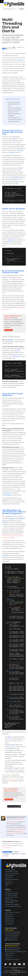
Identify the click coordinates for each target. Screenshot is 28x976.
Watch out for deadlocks (15, 108)
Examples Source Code (13, 947)
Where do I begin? (10, 869)
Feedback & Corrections (13, 949)
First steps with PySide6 (11, 893)
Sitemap (23, 970)
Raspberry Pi (8, 883)
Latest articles (9, 924)
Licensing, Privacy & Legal (12, 959)
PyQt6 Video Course (11, 939)
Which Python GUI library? (12, 912)
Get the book (8, 330)
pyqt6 (5, 851)
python (23, 853)
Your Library (10, 930)
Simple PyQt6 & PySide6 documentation (11, 901)
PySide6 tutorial (9, 920)
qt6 (7, 855)
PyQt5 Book (8, 932)
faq (9, 843)
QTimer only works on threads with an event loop (14, 104)
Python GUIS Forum (12, 945)
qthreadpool (15, 853)
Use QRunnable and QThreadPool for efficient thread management (15, 119)
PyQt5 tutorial (9, 914)
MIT (16, 974)
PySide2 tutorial (9, 918)
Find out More (9, 799)
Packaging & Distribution (12, 879)
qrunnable (6, 853)
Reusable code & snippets (12, 904)
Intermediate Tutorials (11, 871)
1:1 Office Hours (9, 955)
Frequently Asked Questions (13, 906)
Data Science (8, 877)
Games (7, 885)
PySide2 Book (16, 932)
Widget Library (9, 899)
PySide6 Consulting (21, 951)
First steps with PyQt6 (11, 895)
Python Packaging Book (11, 935)
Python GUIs (7, 967)
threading (16, 851)
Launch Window (9, 953)
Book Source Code (12, 937)
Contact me (8, 957)
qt (3, 855)
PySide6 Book (16, 934)
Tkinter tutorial (9, 922)
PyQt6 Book (8, 934)
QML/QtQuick (9, 881)
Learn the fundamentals (11, 873)
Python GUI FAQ (11, 48)
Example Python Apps (11, 897)
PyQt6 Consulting (10, 951)
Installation (8, 891)
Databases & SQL (9, 875)
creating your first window (12, 779)
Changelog (5, 972)
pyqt (10, 851)
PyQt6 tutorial (9, 916)
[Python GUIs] (14, 4)
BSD (13, 974)
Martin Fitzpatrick (8, 47)
